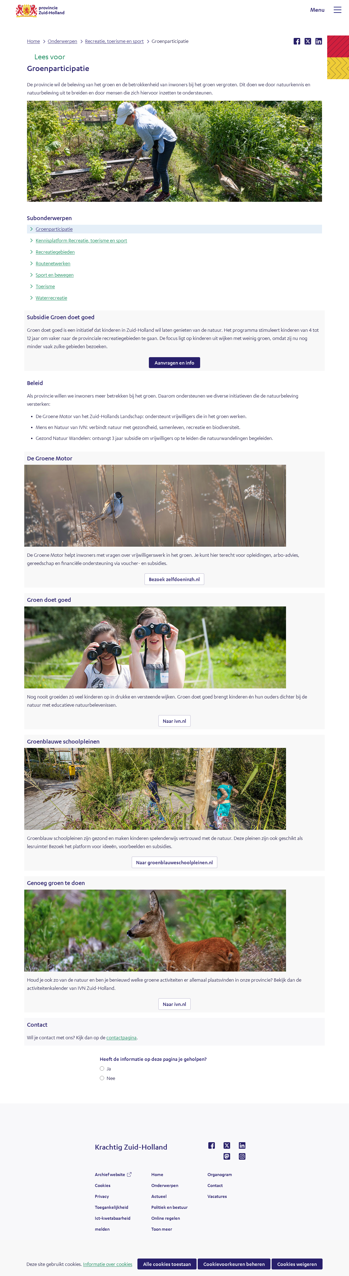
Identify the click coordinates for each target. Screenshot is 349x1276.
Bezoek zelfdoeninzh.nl (176, 580)
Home (157, 1174)
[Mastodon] (227, 1158)
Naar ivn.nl (177, 722)
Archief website (110, 1176)
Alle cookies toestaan (167, 1264)
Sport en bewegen (55, 275)
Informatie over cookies (107, 1264)
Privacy (102, 1196)
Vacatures (217, 1196)
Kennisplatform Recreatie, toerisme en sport (81, 240)
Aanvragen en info (174, 363)
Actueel (159, 1196)
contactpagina (121, 1037)
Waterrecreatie (51, 298)
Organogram (219, 1174)
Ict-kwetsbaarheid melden (112, 1223)
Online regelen (165, 1218)
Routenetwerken (53, 263)
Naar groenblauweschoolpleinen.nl (176, 863)
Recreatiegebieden (55, 252)
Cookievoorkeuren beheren (234, 1264)
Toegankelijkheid (111, 1207)
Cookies (102, 1185)
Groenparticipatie (54, 229)
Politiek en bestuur (169, 1207)
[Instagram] (242, 1158)
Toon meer (161, 1230)
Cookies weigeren (297, 1264)
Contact (215, 1185)
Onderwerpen (164, 1185)
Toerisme (45, 286)
